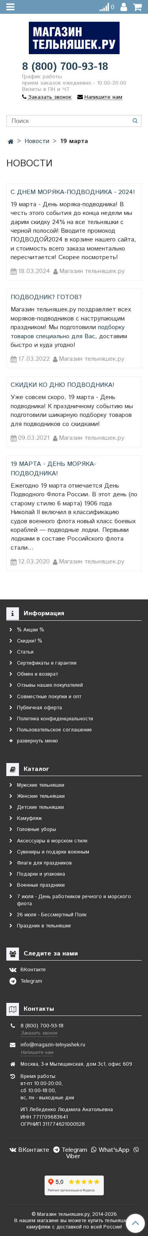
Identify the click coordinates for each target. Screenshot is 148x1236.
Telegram (73, 1150)
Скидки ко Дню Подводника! (62, 385)
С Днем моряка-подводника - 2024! (73, 192)
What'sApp (113, 1150)
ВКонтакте (32, 1150)
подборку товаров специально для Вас (68, 332)
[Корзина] (137, 7)
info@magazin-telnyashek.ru (53, 1045)
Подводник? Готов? (46, 297)
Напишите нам (37, 1052)
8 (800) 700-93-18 (65, 67)
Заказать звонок (39, 1033)
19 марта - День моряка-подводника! (53, 469)
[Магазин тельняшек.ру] (74, 36)
